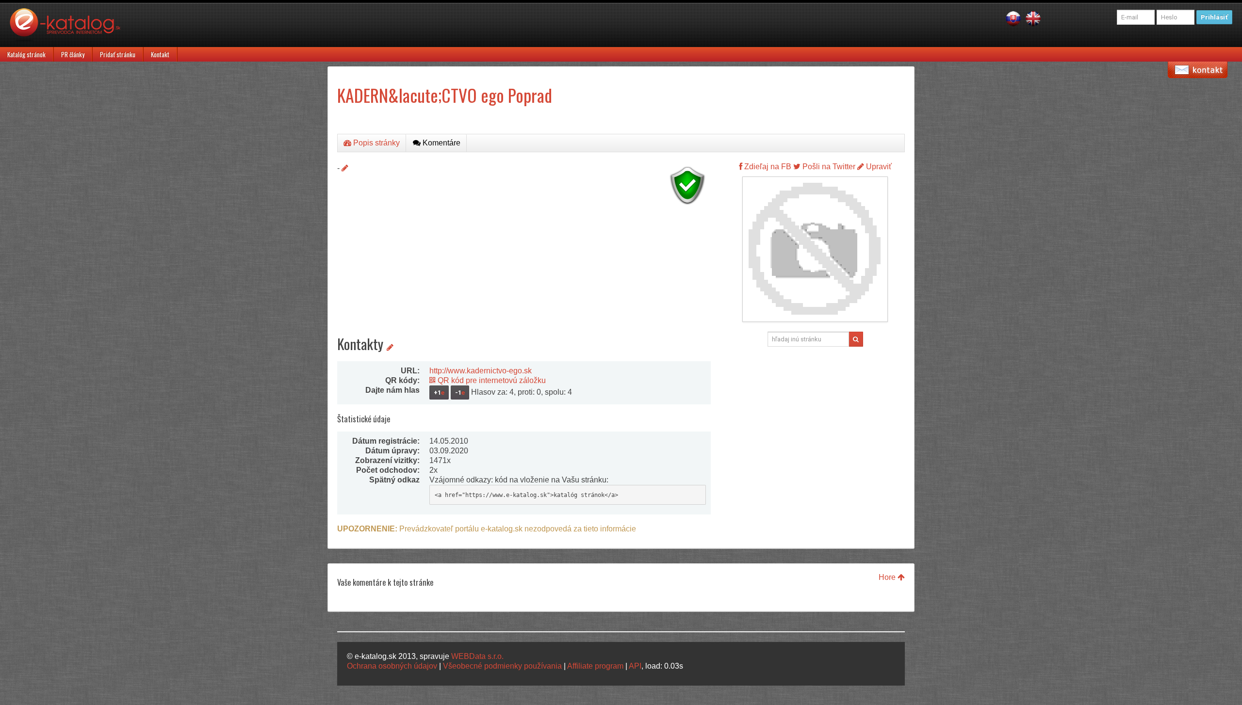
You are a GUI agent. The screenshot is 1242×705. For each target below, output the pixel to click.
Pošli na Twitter (828, 166)
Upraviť (878, 166)
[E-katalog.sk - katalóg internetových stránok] (70, 27)
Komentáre (440, 143)
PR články (72, 54)
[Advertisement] (524, 276)
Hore (888, 577)
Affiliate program (595, 666)
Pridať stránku (117, 54)
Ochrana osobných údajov (392, 666)
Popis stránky (375, 143)
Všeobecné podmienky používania (502, 666)
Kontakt (160, 54)
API (635, 666)
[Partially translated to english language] (1033, 18)
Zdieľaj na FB (766, 166)
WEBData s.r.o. (477, 656)
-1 (460, 392)
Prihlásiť (1214, 17)
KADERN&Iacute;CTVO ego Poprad (444, 95)
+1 (439, 392)
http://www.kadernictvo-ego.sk (480, 371)
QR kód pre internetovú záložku (491, 380)
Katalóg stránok (26, 54)
